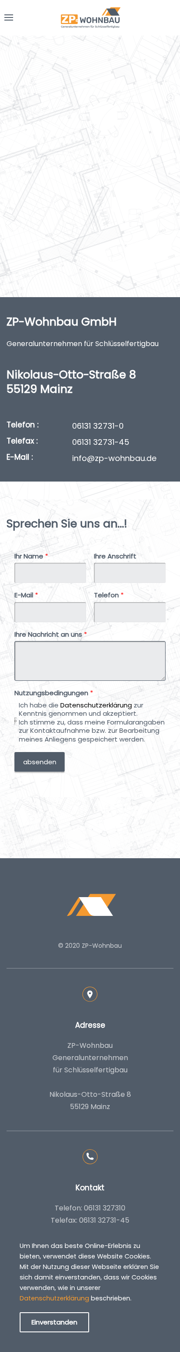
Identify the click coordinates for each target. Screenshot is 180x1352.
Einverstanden (54, 1322)
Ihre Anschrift (115, 556)
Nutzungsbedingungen (53, 693)
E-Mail (26, 595)
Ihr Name (31, 556)
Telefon (109, 595)
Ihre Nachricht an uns (50, 634)
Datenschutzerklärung (96, 705)
